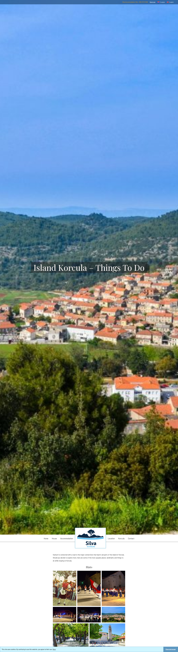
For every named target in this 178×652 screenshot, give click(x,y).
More (54, 649)
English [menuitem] (171, 2)
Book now (152, 2)
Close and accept (171, 649)
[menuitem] (161, 2)
